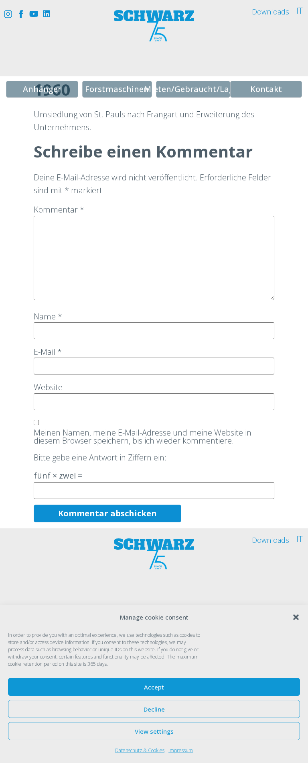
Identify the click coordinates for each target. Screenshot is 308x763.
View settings (154, 731)
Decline (154, 709)
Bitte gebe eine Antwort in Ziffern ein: (100, 458)
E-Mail (48, 352)
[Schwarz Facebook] (21, 14)
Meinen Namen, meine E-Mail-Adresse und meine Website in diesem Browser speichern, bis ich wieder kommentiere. (142, 437)
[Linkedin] (47, 14)
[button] (296, 617)
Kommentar (59, 210)
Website (48, 387)
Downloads (270, 11)
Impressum (180, 750)
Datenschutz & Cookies (139, 750)
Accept (154, 687)
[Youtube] (34, 14)
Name (48, 317)
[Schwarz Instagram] (8, 14)
